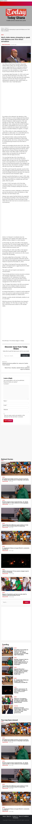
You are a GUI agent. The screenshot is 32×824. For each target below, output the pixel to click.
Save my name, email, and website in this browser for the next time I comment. (14, 416)
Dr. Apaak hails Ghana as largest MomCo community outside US (16, 538)
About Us (9, 816)
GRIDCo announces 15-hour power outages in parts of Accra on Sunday (16, 561)
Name (5, 401)
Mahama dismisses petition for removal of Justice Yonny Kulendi (15, 363)
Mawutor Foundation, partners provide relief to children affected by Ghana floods (16, 584)
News (2, 34)
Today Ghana (16, 18)
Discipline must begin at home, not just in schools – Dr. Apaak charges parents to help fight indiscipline (16, 469)
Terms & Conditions (24, 816)
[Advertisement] (16, 100)
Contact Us (15, 816)
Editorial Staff (5, 481)
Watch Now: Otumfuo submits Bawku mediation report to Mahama (17, 368)
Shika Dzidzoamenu (6, 44)
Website (6, 409)
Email (5, 405)
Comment (6, 383)
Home (4, 816)
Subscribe (25, 355)
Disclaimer (15, 817)
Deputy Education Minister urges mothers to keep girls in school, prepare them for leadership (16, 515)
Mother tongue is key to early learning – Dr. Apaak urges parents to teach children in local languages (16, 492)
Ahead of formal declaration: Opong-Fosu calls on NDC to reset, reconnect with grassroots (7, 709)
